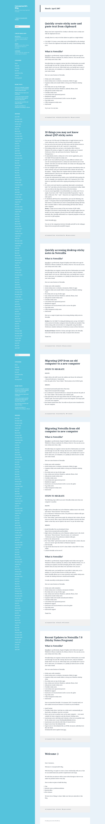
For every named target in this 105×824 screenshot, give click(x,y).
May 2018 (17, 219)
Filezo (16, 63)
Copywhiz (17, 68)
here (55, 220)
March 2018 (17, 224)
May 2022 (17, 163)
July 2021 (17, 168)
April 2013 (17, 304)
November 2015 (18, 260)
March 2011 (17, 318)
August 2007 (18, 340)
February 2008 (18, 331)
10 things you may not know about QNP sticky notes (61, 134)
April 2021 (17, 175)
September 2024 (18, 138)
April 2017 (17, 238)
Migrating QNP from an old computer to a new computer (62, 362)
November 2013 (18, 294)
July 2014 (17, 277)
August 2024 (18, 141)
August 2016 (18, 245)
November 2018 (18, 206)
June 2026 (17, 116)
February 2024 (18, 155)
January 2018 (18, 226)
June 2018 (17, 216)
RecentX (17, 70)
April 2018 (17, 221)
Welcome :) (51, 753)
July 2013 (17, 301)
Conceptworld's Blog (21, 7)
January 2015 (18, 272)
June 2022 (17, 160)
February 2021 (18, 180)
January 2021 (18, 182)
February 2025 (18, 133)
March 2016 (17, 255)
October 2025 (18, 124)
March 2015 (17, 267)
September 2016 (18, 243)
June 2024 (17, 146)
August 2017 (18, 236)
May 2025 (17, 129)
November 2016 (18, 241)
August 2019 (18, 202)
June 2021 (17, 170)
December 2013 (18, 292)
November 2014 (18, 275)
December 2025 (18, 119)
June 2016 (17, 250)
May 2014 (17, 282)
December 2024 (18, 136)
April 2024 (17, 150)
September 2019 (18, 199)
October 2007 (18, 338)
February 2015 (18, 270)
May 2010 (17, 326)
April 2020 (17, 192)
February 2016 (18, 258)
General (17, 75)
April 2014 (17, 284)
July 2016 (17, 248)
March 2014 (17, 287)
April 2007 (17, 348)
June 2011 (17, 316)
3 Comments (66, 622)
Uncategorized (18, 78)
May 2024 (17, 148)
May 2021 (17, 172)
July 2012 (17, 311)
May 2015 (17, 265)
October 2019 (18, 197)
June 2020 (17, 187)
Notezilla (17, 65)
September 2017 (18, 233)
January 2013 (18, 309)
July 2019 (17, 204)
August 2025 (18, 126)
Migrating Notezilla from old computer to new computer (62, 430)
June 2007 (17, 343)
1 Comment (69, 413)
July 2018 (17, 214)
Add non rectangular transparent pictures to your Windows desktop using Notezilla (22, 89)
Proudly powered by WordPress (52, 820)
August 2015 (18, 262)
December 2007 (18, 333)
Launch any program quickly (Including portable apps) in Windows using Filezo (21, 98)
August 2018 (18, 211)
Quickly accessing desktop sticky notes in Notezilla (64, 251)
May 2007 (17, 345)
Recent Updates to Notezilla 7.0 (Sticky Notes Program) (63, 639)
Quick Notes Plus (19, 73)
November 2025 (18, 121)
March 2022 (17, 165)
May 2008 (17, 328)
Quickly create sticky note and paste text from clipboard (63, 25)
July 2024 (17, 143)
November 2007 (18, 335)
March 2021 (17, 177)
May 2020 (17, 189)
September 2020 (18, 185)
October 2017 (18, 231)
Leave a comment (76, 117)
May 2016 (17, 253)
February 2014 (18, 289)
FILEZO (16, 43)
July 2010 (17, 323)
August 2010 (18, 321)
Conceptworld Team (50, 117)
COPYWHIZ (17, 51)
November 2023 (18, 158)
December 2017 (18, 228)
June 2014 (17, 279)
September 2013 (18, 299)
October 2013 (18, 297)
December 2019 (18, 194)
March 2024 (17, 153)
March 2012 (17, 314)
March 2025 (17, 131)
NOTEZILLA (17, 36)
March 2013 (17, 306)
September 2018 (18, 209)
